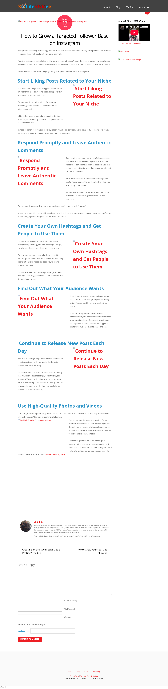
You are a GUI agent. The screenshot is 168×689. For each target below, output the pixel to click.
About (106, 7)
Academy (144, 7)
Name (70, 600)
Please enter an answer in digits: (31, 624)
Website (67, 617)
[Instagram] (92, 665)
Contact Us (94, 676)
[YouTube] (84, 665)
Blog (118, 7)
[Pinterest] (88, 665)
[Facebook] (80, 665)
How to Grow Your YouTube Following (92, 551)
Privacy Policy (74, 676)
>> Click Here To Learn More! (130, 44)
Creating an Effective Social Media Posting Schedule (41, 551)
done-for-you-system (55, 454)
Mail (69, 609)
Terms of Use (84, 676)
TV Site (130, 7)
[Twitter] (76, 665)
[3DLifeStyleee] (35, 8)
